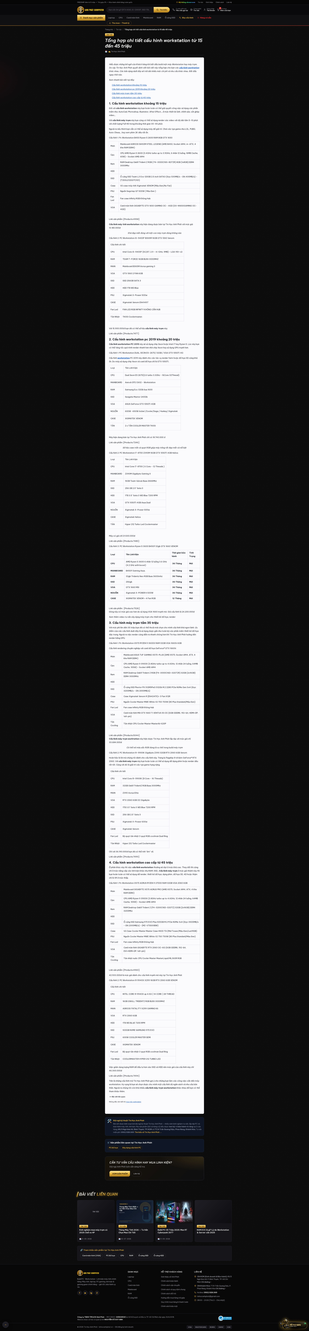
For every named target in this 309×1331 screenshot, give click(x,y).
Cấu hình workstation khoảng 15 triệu (129, 85)
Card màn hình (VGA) (91, 1256)
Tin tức (200, 2)
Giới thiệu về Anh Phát (170, 1277)
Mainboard (148, 18)
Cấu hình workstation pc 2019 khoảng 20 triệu (133, 89)
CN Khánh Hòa (203, 1286)
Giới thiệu (209, 2)
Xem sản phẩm (119, 1174)
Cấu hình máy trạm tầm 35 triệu (127, 93)
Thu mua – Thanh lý (120, 23)
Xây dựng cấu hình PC (131, 1148)
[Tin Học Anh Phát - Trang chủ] (91, 9)
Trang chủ (109, 29)
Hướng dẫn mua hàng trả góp (173, 1298)
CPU (121, 18)
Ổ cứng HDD (159, 1256)
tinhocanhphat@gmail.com (208, 1296)
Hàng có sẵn (205, 18)
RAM (159, 18)
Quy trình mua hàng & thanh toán (174, 1302)
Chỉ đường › (206, 1282)
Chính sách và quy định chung (173, 1289)
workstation (123, 358)
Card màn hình (132, 18)
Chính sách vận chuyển (170, 1285)
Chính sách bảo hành (169, 1281)
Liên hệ (229, 2)
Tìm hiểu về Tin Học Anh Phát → (148, 1132)
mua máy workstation (133, 1102)
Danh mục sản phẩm (93, 18)
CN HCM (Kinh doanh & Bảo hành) (212, 1276)
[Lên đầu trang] (5, 1325)
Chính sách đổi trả (168, 1294)
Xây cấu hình (187, 18)
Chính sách (220, 2)
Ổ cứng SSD (170, 18)
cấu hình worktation (189, 67)
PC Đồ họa (113, 1148)
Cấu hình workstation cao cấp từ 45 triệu (131, 97)
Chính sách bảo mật (169, 1306)
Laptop (111, 18)
